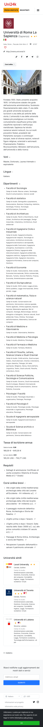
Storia (17, 371)
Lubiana (23, 626)
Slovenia (17, 626)
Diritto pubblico (11, 288)
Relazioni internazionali (27, 384)
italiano (8, 361)
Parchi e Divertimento (25, 217)
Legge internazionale (25, 288)
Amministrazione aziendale (23, 278)
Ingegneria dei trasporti (14, 237)
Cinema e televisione (31, 361)
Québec (23, 567)
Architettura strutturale (24, 240)
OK (21, 723)
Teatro (17, 368)
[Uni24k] (10, 4)
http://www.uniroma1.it (15, 51)
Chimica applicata (25, 307)
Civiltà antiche (23, 358)
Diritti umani (22, 286)
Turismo (16, 276)
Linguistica (10, 368)
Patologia (20, 399)
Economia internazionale (15, 273)
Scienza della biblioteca (23, 435)
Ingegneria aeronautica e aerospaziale (19, 243)
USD (28, 696)
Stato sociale (33, 271)
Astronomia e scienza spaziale (25, 304)
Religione (18, 366)
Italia (5, 44)
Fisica (16, 317)
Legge (14, 291)
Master (6, 161)
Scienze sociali (29, 194)
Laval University (21, 564)
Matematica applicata (20, 309)
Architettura (28, 222)
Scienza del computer (30, 260)
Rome (10, 44)
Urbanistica (19, 222)
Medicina (31, 332)
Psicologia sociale (24, 407)
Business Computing (24, 204)
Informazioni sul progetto (14, 702)
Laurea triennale (27, 161)
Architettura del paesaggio (21, 219)
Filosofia (34, 368)
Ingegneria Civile (12, 258)
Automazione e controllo (23, 248)
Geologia (17, 312)
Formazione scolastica (27, 638)
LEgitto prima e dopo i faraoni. (19, 519)
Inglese (16, 579)
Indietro (9, 653)
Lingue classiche (12, 363)
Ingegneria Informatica (14, 260)
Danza (24, 366)
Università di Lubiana (24, 620)
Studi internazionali (32, 381)
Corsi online (9, 64)
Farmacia (21, 348)
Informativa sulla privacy (14, 706)
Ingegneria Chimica (13, 250)
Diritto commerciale (31, 273)
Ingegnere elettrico (13, 255)
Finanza (17, 207)
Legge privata (32, 286)
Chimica (22, 317)
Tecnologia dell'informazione (24, 640)
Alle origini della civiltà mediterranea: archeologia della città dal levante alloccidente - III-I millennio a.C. (22, 501)
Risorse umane (23, 191)
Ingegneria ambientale (28, 253)
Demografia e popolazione (27, 201)
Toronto (23, 597)
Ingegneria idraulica (25, 235)
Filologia (22, 363)
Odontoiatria (22, 332)
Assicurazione (11, 204)
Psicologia (29, 340)
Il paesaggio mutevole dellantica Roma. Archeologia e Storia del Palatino (20, 511)
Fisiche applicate (12, 307)
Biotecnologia (26, 312)
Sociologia (33, 191)
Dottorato (14, 161)
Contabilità (28, 577)
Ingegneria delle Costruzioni (16, 245)
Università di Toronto (23, 590)
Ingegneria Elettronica (29, 255)
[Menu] (37, 10)
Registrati (24, 10)
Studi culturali (25, 368)
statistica (36, 204)
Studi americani (17, 361)
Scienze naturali (29, 314)
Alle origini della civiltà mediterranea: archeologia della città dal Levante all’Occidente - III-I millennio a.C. (22, 490)
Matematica (23, 319)
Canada (16, 567)
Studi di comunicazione (14, 194)
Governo (21, 381)
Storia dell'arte (32, 366)
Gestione (9, 263)
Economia (22, 209)
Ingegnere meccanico (26, 258)
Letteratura (10, 371)
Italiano (6, 176)
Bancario (9, 276)
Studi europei (34, 358)
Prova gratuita (11, 10)
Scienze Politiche (26, 276)
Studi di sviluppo (12, 384)
